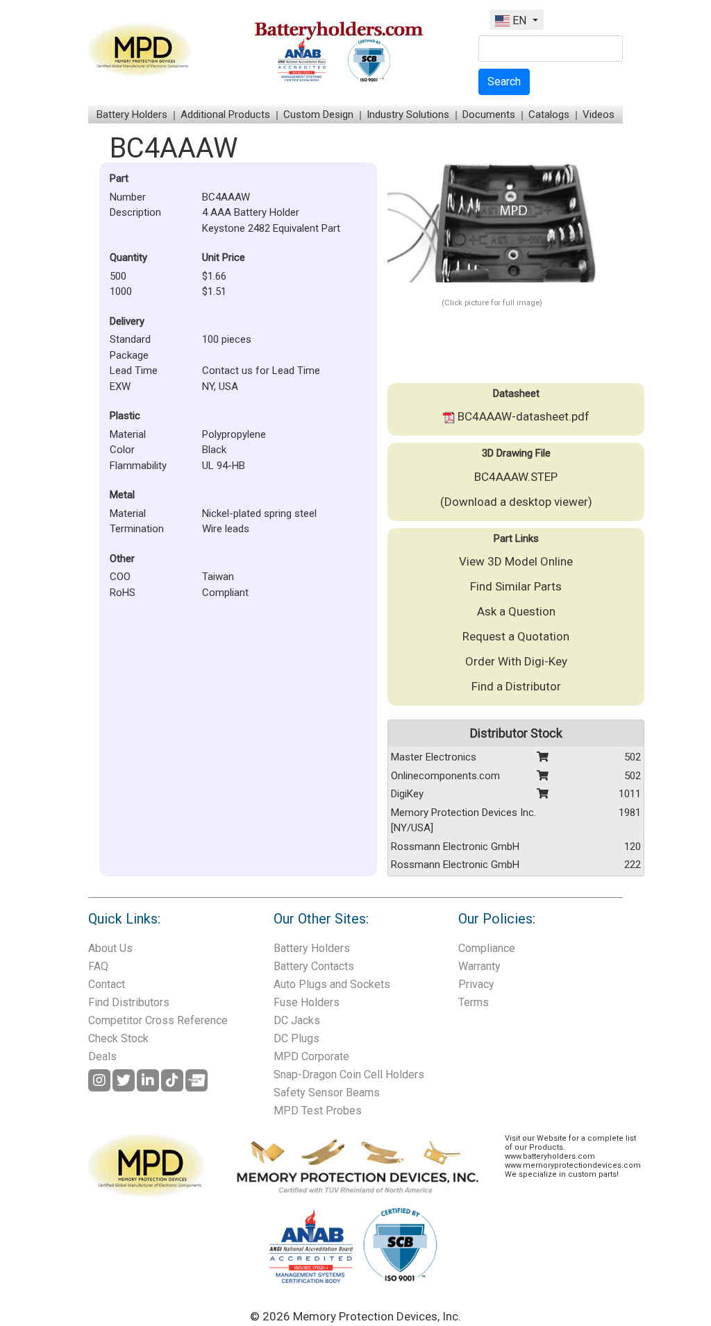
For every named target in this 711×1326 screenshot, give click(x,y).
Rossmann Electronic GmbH (455, 846)
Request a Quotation (515, 636)
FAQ (98, 966)
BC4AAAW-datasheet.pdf (522, 416)
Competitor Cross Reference (158, 1020)
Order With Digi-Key (516, 661)
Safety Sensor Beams (327, 1092)
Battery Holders (132, 114)
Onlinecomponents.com (445, 776)
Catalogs (548, 114)
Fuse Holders (307, 1002)
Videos (598, 114)
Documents (488, 114)
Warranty (479, 966)
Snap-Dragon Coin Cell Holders (349, 1074)
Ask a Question (516, 611)
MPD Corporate (311, 1056)
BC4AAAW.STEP (516, 477)
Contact (106, 984)
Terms (473, 1002)
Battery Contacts (314, 966)
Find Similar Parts (516, 586)
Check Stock (118, 1038)
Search (504, 81)
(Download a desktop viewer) (516, 502)
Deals (102, 1056)
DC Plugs (296, 1038)
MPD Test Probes (318, 1110)
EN (519, 20)
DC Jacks (297, 1020)
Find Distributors (128, 1002)
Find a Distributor (516, 686)
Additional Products (225, 114)
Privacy (476, 984)
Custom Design (318, 114)
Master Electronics (433, 757)
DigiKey (407, 794)
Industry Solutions (408, 114)
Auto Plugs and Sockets (332, 984)
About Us (110, 948)
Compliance (486, 948)
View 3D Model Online (516, 561)
